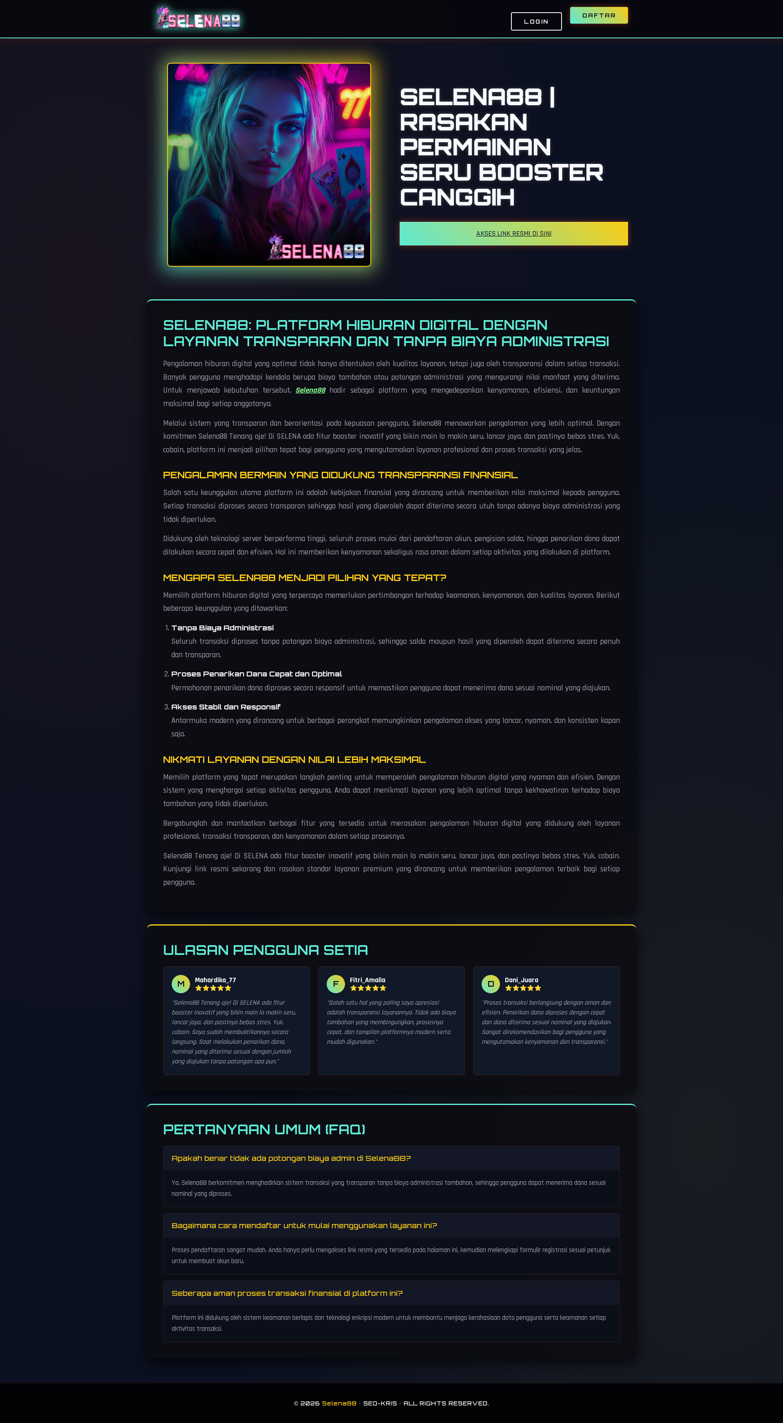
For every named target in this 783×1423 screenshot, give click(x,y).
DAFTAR (599, 15)
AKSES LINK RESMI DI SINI (514, 233)
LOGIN (536, 21)
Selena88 (310, 390)
